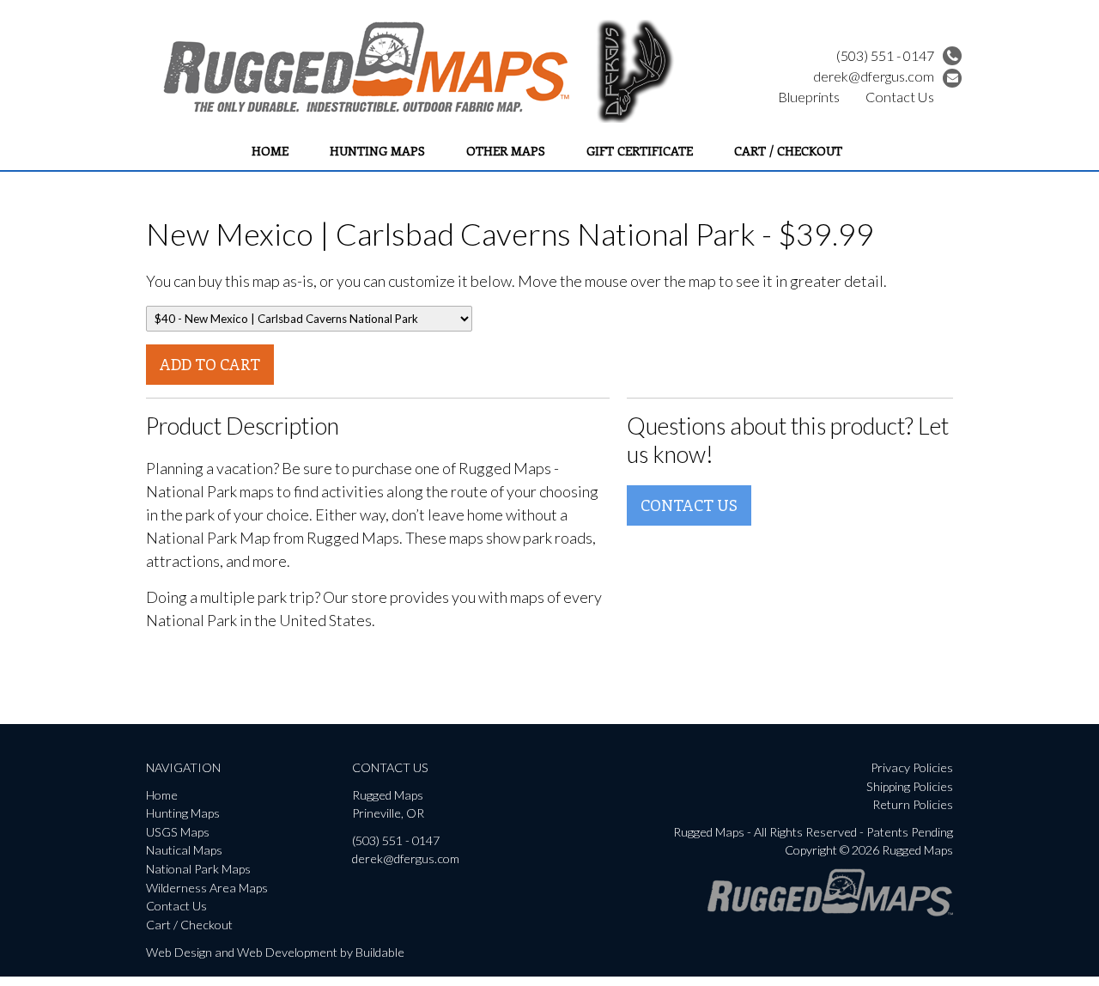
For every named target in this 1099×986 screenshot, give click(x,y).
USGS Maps (177, 832)
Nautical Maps (184, 850)
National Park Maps (198, 868)
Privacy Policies (912, 767)
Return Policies (912, 804)
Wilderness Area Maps (207, 887)
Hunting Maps (377, 150)
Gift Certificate (639, 150)
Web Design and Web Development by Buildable (275, 952)
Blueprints (809, 96)
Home (270, 150)
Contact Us (899, 96)
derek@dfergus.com (873, 76)
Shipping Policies (909, 786)
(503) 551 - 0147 (885, 55)
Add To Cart (210, 364)
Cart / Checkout (788, 150)
